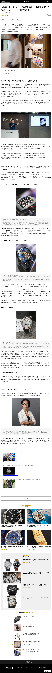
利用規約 (27, 667)
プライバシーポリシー (34, 667)
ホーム (2, 12)
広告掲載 (40, 667)
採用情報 (44, 667)
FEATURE (6, 12)
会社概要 (17, 667)
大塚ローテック (15, 19)
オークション (11, 12)
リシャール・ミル (5, 19)
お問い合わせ (22, 667)
